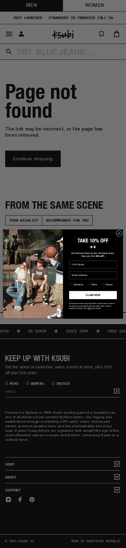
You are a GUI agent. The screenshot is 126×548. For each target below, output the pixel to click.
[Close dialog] (119, 233)
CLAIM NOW (93, 295)
